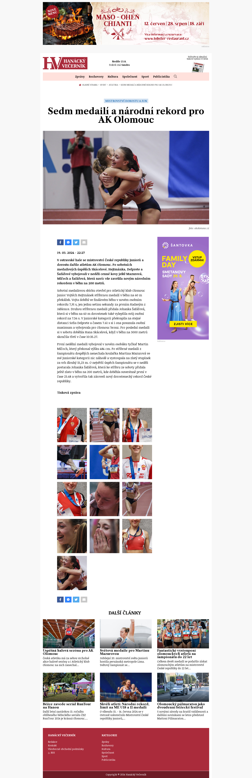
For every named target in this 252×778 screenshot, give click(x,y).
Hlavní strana (90, 84)
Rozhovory (96, 76)
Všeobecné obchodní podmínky (66, 749)
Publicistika (161, 76)
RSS (53, 752)
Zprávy (80, 76)
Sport (145, 76)
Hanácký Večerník (65, 63)
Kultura (113, 76)
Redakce (52, 741)
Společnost (129, 76)
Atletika (114, 84)
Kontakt (52, 745)
